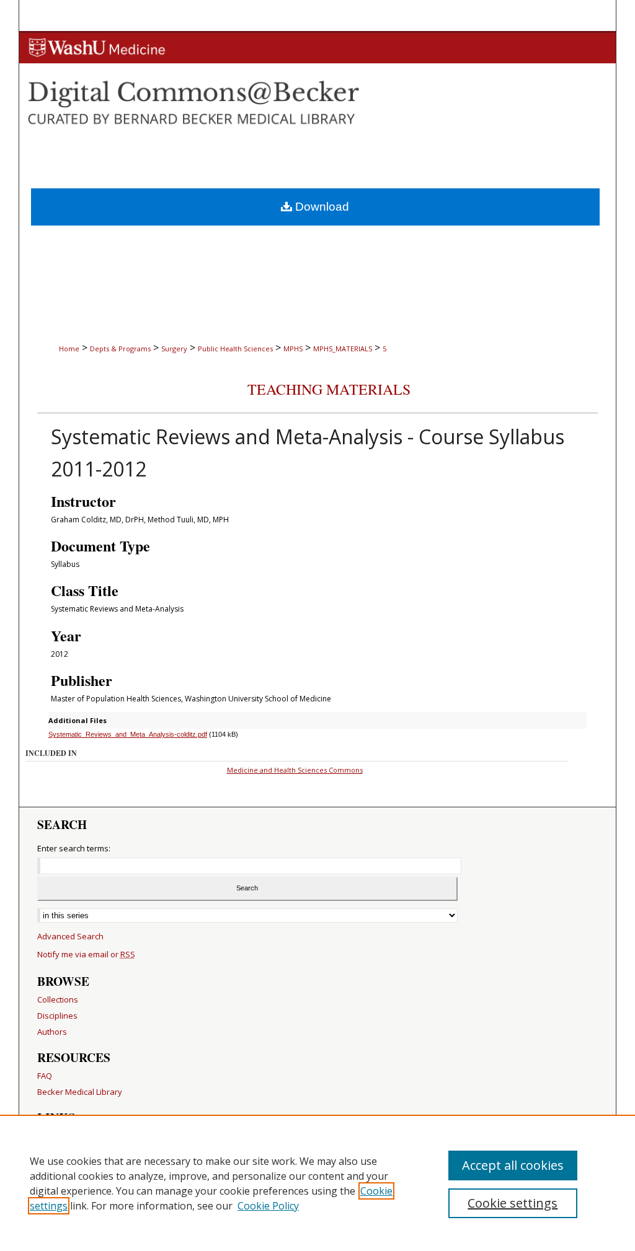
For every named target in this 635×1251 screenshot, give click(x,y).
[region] (317, 1183)
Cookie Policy (268, 1206)
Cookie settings (512, 1203)
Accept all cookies (513, 1165)
